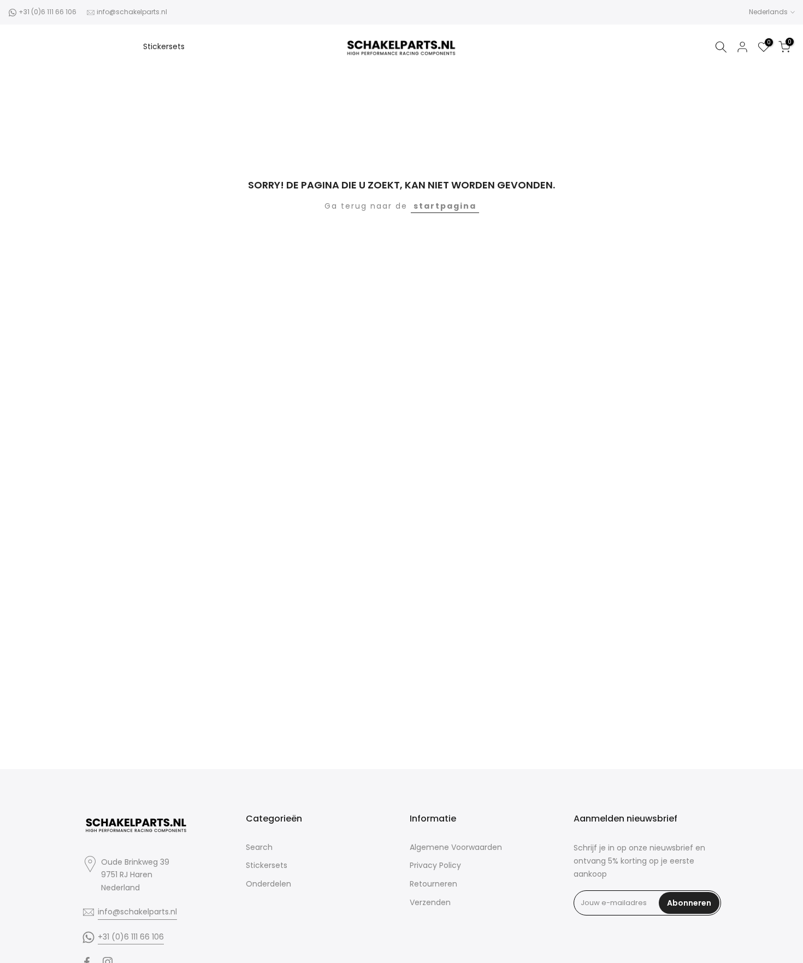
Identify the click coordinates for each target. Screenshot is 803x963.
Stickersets (164, 46)
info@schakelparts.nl (132, 11)
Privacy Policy (435, 865)
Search (259, 847)
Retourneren (433, 883)
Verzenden (430, 902)
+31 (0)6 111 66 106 (47, 11)
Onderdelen (268, 883)
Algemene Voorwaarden (456, 847)
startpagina (445, 205)
